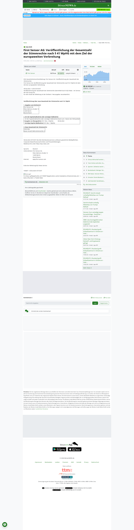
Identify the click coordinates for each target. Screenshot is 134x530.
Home (28, 10)
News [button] (55, 10)
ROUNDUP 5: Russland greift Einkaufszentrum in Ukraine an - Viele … (93, 251)
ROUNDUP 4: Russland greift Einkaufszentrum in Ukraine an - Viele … (93, 260)
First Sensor (31, 73)
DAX (32, 1)
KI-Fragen (64, 10)
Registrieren (104, 303)
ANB (72, 462)
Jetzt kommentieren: (49, 61)
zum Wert (87, 92)
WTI (65, 1)
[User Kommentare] (5, 524)
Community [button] (45, 10)
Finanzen (65, 462)
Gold (81, 1)
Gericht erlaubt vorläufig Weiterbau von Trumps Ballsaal (91, 205)
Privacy (86, 462)
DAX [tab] (85, 66)
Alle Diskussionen (91, 184)
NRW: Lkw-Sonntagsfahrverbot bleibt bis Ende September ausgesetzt (93, 222)
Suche (72, 10)
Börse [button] (35, 10)
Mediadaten (48, 462)
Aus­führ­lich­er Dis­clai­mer (42, 409)
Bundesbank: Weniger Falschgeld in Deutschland (103, 170)
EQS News (94, 43)
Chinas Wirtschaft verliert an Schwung (99, 159)
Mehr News (87, 268)
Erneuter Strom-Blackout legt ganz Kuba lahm (102, 177)
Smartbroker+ (42, 191)
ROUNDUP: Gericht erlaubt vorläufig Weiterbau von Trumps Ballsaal (93, 195)
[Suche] (108, 5)
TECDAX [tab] (92, 66)
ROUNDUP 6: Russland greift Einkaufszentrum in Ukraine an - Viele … (93, 231)
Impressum (38, 462)
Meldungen (86, 43)
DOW (49, 1)
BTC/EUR (100, 1)
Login (95, 303)
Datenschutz (95, 462)
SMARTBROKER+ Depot (103, 9)
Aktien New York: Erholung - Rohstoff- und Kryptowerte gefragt (92, 241)
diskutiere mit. (43, 182)
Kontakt (79, 462)
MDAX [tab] (99, 66)
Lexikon (57, 462)
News (79, 43)
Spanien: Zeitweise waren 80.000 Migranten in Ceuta (104, 166)
